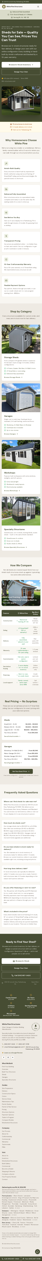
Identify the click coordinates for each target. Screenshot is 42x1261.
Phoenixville (32, 1200)
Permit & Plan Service (9, 1107)
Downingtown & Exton (9, 1198)
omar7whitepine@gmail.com (13, 1047)
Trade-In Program (8, 1117)
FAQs (3, 1147)
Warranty (5, 1142)
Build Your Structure (8, 1072)
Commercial (6, 1139)
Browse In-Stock (22, 961)
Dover (37, 1211)
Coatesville (23, 1204)
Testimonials (6, 1144)
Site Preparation (7, 1088)
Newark (21, 1211)
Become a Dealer (7, 1169)
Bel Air (36, 1218)
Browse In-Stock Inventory (20, 65)
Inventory (5, 1158)
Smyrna (4, 1213)
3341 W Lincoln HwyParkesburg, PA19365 (33, 1048)
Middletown (29, 1211)
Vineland (27, 1225)
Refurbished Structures (10, 1123)
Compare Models (8, 1120)
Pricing (4, 1109)
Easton (19, 1220)
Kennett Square (7, 1202)
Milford (28, 1213)
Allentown (25, 1202)
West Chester (18, 1196)
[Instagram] (8, 1057)
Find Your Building (8, 1066)
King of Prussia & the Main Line (28, 1198)
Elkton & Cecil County (18, 1218)
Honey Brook (32, 1204)
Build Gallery (6, 1163)
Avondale (11, 1206)
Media (32, 1202)
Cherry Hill (15, 1222)
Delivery (4, 1091)
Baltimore (30, 1218)
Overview (5, 1069)
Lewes (10, 1213)
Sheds (4, 1074)
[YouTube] (12, 1057)
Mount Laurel (6, 1227)
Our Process (6, 1131)
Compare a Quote (8, 1174)
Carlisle (11, 1208)
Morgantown (6, 1204)
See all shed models (11, 736)
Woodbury (15, 1227)
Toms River (5, 1225)
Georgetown (6, 1215)
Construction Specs (8, 1094)
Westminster (27, 1220)
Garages (5, 1077)
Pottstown (17, 1202)
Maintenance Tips (8, 1101)
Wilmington (14, 1211)
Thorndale (15, 1204)
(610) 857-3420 (9, 1044)
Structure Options (8, 1112)
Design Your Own (21, 72)
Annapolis (5, 1220)
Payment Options (8, 1115)
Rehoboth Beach (19, 1213)
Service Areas (6, 1099)
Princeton (30, 1222)
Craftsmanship (7, 1136)
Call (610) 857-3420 (22, 975)
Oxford (4, 1206)
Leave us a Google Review (13, 1053)
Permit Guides (7, 1104)
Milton (34, 1213)
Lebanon (5, 1208)
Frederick (13, 1220)
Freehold (13, 1225)
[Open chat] (37, 1251)
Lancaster (27, 1196)
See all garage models (12, 763)
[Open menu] (38, 6)
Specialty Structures (9, 1080)
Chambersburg (28, 1206)
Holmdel (20, 1225)
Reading (4, 1200)
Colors (4, 1096)
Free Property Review (9, 1177)
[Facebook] (3, 1057)
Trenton (22, 1222)
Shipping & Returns (8, 1171)
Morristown (34, 1225)
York (35, 1206)
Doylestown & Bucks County (18, 1200)
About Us (5, 1134)
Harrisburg (18, 1206)
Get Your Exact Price (19, 771)
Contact (5, 1179)
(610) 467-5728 (24, 1044)
